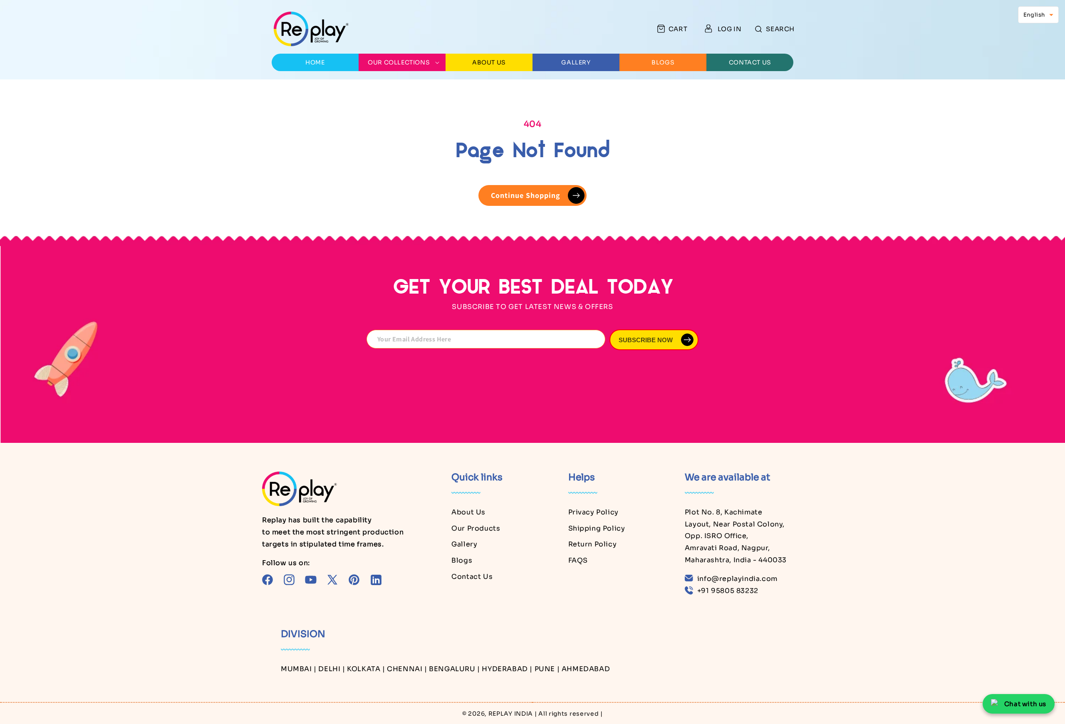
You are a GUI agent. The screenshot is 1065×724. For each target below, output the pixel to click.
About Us (468, 511)
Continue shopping (525, 195)
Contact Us (472, 576)
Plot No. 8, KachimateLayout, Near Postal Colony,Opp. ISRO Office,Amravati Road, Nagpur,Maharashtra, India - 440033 (736, 535)
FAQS (578, 560)
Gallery (464, 544)
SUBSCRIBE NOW (646, 339)
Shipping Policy (596, 528)
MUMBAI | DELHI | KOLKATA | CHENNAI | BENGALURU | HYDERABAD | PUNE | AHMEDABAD (445, 668)
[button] (775, 29)
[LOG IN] (708, 29)
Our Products (475, 528)
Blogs (461, 560)
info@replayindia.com (737, 578)
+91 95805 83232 (727, 590)
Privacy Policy (593, 511)
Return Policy (592, 544)
